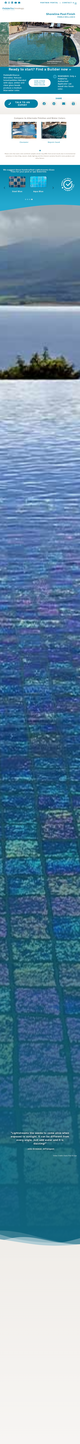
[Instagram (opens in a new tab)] (9, 3)
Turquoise (38, 191)
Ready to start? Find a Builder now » (40, 69)
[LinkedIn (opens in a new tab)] (12, 3)
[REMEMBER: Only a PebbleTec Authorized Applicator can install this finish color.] (55, 76)
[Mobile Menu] (78, 3)
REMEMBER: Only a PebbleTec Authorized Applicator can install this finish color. (67, 82)
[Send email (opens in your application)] (19, 3)
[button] (44, 103)
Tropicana (24, 142)
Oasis (54, 142)
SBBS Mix (17, 191)
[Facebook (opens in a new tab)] (6, 3)
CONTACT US (68, 3)
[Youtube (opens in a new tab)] (16, 3)
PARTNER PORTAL (49, 3)
